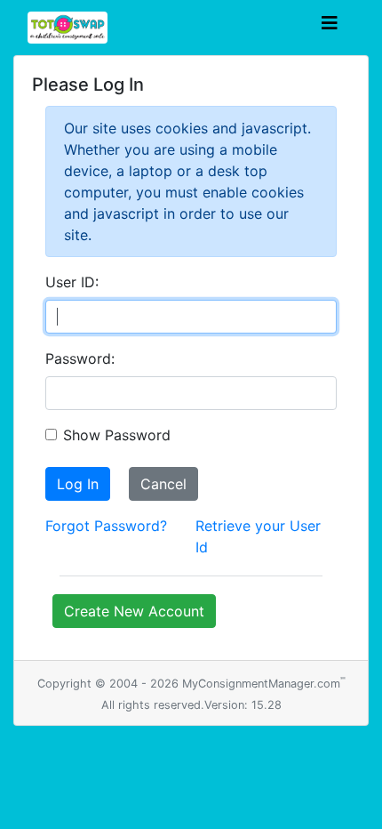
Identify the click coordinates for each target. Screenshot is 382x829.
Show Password (117, 435)
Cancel (163, 484)
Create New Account (134, 611)
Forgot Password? (106, 526)
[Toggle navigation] (329, 27)
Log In (78, 484)
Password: (80, 358)
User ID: (72, 282)
